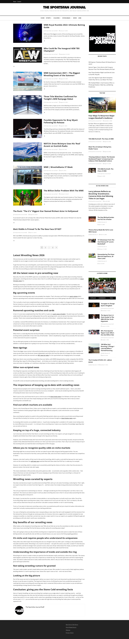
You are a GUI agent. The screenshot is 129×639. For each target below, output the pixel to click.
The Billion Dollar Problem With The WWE (64, 190)
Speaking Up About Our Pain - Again (101, 289)
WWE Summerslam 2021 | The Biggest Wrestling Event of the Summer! (62, 74)
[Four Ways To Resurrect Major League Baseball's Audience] (102, 105)
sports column (74, 296)
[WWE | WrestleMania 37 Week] (27, 175)
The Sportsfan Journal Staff (51, 30)
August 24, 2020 (107, 151)
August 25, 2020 (107, 141)
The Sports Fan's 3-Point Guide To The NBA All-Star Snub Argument (107, 318)
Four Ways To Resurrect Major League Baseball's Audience (102, 116)
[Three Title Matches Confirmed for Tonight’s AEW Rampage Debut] (27, 104)
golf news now (35, 461)
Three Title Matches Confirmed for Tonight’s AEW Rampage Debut (60, 97)
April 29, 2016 (105, 355)
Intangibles (66, 18)
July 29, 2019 (101, 263)
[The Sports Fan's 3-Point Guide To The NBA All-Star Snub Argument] (94, 315)
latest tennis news (55, 396)
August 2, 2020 (102, 176)
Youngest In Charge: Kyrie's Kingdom (108, 305)
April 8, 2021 (63, 170)
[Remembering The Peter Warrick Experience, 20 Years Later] (92, 255)
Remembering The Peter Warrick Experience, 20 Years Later (106, 256)
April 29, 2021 (63, 149)
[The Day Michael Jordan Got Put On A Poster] (92, 219)
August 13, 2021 (64, 102)
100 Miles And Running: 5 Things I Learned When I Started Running (107, 347)
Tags (111, 298)
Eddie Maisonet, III (102, 222)
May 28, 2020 (107, 201)
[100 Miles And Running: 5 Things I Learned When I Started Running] (94, 344)
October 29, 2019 (64, 194)
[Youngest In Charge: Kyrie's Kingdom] (94, 303)
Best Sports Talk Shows (72, 624)
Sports (48, 18)
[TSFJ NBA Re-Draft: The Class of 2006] (92, 170)
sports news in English (59, 314)
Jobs (79, 18)
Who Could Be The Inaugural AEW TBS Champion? (62, 49)
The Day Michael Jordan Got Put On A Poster (106, 218)
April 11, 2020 (102, 224)
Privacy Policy (70, 632)
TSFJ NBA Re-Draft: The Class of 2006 (105, 170)
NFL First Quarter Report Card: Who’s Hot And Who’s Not (107, 333)
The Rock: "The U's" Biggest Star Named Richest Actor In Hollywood (45, 211)
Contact (19, 1)
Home (43, 18)
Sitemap (68, 630)
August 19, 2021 (64, 78)
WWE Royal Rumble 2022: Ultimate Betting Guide (64, 26)
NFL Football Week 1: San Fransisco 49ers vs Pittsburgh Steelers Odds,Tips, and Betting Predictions (101, 85)
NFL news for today (43, 355)
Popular (93, 298)
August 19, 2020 (107, 163)
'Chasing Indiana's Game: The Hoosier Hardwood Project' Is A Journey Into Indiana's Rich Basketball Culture (102, 159)
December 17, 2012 (106, 310)
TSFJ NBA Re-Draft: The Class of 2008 (101, 139)
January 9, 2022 (64, 30)
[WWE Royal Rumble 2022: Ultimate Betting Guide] (27, 33)
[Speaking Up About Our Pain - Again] (102, 285)
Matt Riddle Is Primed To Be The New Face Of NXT (37, 229)
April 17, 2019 (32, 232)
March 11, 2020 (103, 234)
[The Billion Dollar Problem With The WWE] (27, 197)
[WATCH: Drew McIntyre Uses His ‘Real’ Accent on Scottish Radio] (27, 152)
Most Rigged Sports (71, 627)
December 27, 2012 (103, 364)
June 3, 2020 (108, 290)
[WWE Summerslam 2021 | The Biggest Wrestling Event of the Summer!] (27, 81)
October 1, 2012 (105, 339)
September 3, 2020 (108, 120)
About (14, 1)
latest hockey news (66, 418)
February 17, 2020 (103, 249)
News (75, 18)
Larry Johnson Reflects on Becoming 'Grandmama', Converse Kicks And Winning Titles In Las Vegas (101, 195)
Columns (56, 18)
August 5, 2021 (63, 126)
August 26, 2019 (33, 214)
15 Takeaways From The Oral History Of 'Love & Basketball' (106, 242)
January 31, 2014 (105, 326)
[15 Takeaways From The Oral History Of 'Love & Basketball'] (92, 240)
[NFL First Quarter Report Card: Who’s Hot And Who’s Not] (94, 331)
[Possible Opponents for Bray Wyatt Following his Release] (27, 128)
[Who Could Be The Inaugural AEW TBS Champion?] (27, 55)
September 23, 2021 (65, 54)
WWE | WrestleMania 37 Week (58, 167)
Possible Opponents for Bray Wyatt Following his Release (61, 121)
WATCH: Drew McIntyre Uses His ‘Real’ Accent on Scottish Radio (62, 144)
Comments (102, 298)
